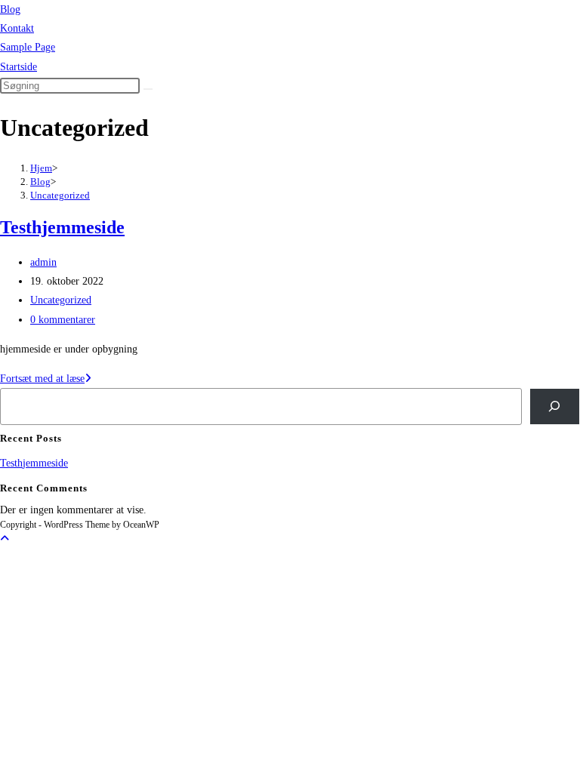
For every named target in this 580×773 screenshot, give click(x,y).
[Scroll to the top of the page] (4, 538)
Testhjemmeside (62, 227)
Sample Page (27, 47)
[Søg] (554, 406)
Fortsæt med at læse (45, 378)
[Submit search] (148, 89)
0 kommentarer (62, 319)
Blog (10, 9)
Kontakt (17, 28)
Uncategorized (60, 195)
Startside (18, 66)
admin (43, 262)
